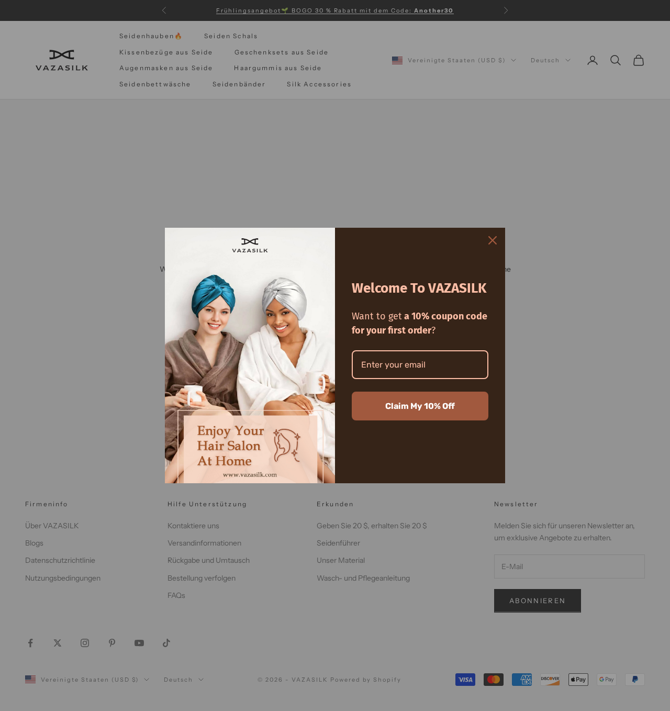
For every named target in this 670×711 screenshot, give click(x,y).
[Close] (492, 240)
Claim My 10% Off (420, 406)
